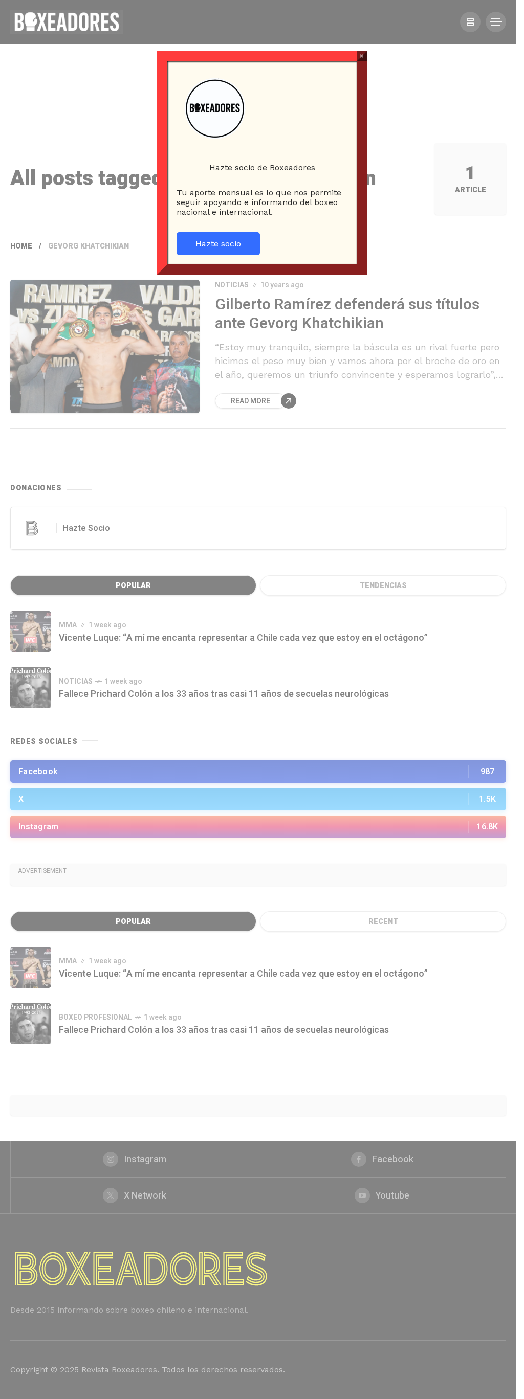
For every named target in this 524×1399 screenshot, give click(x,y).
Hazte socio (218, 244)
